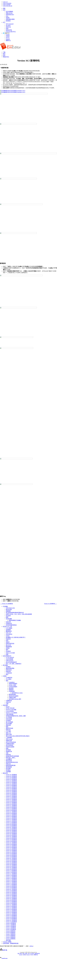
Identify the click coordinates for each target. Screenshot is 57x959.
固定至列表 (9, 760)
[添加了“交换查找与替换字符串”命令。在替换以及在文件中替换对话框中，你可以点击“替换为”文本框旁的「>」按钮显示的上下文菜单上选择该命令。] (28, 526)
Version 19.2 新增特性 (11, 850)
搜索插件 (11, 689)
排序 (7, 640)
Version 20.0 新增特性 (11, 838)
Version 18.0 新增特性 (11, 869)
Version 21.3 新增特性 (11, 818)
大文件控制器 (9, 659)
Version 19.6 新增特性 (11, 844)
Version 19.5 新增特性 (11, 845)
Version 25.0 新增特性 (11, 785)
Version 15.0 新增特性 (11, 915)
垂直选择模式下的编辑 (15, 620)
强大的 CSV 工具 (7, 626)
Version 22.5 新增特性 (11, 799)
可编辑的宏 (9, 700)
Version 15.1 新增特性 (11, 914)
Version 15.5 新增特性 (11, 907)
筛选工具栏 (9, 734)
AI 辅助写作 (9, 677)
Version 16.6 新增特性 (11, 890)
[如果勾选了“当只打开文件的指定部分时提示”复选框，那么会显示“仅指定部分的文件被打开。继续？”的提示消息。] (28, 397)
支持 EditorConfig (10, 608)
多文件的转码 (9, 745)
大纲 (7, 703)
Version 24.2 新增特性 (11, 791)
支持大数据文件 (7, 656)
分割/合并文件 (9, 660)
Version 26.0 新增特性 (11, 777)
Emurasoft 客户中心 (11, 31)
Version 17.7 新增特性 (11, 873)
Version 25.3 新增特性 (11, 780)
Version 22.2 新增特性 (11, 804)
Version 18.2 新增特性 (11, 866)
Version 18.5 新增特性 (11, 861)
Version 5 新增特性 (10, 937)
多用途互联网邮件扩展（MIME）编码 (16, 715)
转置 (7, 654)
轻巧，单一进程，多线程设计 (13, 663)
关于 (4, 22)
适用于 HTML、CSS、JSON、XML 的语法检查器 (19, 614)
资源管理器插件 (13, 683)
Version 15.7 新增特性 (11, 904)
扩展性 (5, 676)
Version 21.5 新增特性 (11, 814)
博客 (4, 8)
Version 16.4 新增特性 (11, 893)
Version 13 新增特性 (11, 924)
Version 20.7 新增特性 (11, 827)
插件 (7, 680)
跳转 (7, 726)
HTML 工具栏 (12, 685)
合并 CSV (8, 632)
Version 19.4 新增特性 (11, 847)
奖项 (7, 28)
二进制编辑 (9, 737)
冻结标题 (8, 629)
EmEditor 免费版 (7, 941)
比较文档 (8, 621)
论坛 (7, 16)
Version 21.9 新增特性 (11, 808)
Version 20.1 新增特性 (11, 836)
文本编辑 (5, 606)
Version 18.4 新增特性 (11, 862)
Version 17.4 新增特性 (11, 878)
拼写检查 (8, 749)
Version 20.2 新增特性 (11, 835)
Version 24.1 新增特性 (11, 793)
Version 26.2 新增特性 (11, 774)
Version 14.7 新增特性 (11, 920)
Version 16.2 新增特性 (11, 897)
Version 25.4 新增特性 (11, 779)
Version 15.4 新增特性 (11, 909)
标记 (7, 674)
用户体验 (5, 665)
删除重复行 (9, 631)
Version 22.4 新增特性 (11, 801)
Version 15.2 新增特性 (11, 912)
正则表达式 (9, 623)
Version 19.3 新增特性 (11, 849)
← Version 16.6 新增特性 (6, 603)
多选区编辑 (9, 618)
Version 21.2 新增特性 (11, 819)
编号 (7, 649)
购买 (21, 953)
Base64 (7, 706)
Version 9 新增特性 (10, 931)
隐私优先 (8, 729)
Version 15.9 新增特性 (11, 901)
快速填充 (8, 638)
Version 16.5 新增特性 (11, 892)
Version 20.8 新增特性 (11, 825)
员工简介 (8, 25)
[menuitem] (30, 8)
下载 (18, 953)
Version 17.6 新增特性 (11, 875)
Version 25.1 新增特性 (11, 784)
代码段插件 (12, 691)
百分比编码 (9, 723)
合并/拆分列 (9, 634)
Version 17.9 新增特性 (11, 870)
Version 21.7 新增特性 (11, 811)
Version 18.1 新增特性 (11, 867)
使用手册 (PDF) (10, 14)
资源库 (8, 17)
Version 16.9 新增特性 (11, 886)
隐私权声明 (9, 30)
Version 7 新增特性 (10, 934)
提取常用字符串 (10, 643)
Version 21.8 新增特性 (11, 810)
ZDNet (31, 946)
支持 (4, 10)
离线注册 (8, 725)
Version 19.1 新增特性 (11, 852)
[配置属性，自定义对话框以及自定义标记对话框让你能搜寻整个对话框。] (28, 232)
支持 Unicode (9, 739)
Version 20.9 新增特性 (11, 824)
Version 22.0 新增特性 (11, 807)
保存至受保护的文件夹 (12, 762)
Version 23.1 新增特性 (11, 796)
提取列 (8, 642)
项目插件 (11, 688)
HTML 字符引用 (10, 708)
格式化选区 (9, 609)
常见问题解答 (9, 11)
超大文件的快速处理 (11, 662)
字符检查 (8, 720)
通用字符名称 (9, 728)
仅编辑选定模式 (10, 743)
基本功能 (8, 940)
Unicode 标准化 (10, 711)
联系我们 (8, 20)
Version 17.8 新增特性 (11, 872)
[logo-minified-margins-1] (10, 49)
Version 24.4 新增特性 (11, 788)
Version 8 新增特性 (10, 932)
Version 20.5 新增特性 (11, 830)
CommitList (11, 682)
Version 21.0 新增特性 (11, 822)
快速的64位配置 (10, 746)
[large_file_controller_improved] (28, 91)
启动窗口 (8, 666)
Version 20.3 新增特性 (11, 833)
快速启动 (8, 671)
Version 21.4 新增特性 (11, 816)
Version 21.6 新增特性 (11, 813)
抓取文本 (8, 763)
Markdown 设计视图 (11, 709)
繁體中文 (8, 40)
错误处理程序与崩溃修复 (12, 756)
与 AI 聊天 (8, 679)
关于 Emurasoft (9, 23)
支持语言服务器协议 (11, 625)
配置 (7, 617)
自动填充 (8, 651)
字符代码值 (9, 719)
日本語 (8, 36)
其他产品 (8, 27)
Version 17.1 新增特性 (11, 883)
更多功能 (5, 705)
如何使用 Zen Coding (17, 692)
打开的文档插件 (13, 686)
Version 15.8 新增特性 (11, 903)
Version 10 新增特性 (11, 929)
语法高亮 (8, 615)
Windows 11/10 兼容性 (11, 712)
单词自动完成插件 (13, 696)
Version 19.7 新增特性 (11, 842)
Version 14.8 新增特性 (11, 918)
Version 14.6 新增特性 (11, 921)
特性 (23, 953)
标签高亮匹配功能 (10, 765)
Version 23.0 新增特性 (11, 797)
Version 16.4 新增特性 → (50, 603)
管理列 (8, 648)
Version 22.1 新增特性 (11, 805)
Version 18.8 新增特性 (11, 856)
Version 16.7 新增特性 (11, 889)
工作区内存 (9, 673)
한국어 (8, 37)
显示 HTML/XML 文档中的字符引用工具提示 (17, 736)
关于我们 (32, 953)
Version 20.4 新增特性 (11, 832)
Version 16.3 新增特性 (11, 895)
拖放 (7, 748)
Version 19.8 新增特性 (11, 841)
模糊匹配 (8, 611)
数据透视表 (9, 646)
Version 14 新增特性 (11, 923)
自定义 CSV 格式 (10, 652)
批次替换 (8, 768)
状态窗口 (8, 770)
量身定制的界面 (10, 668)
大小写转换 (9, 717)
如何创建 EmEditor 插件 (15, 699)
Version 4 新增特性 (10, 938)
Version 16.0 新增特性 (11, 900)
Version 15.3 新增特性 (11, 910)
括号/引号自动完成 (11, 742)
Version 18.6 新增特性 (11, 859)
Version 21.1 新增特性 (11, 821)
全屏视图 (8, 771)
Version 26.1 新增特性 (11, 776)
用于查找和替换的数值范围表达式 (15, 612)
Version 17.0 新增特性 (11, 884)
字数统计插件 (12, 697)
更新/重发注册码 (10, 19)
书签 (7, 753)
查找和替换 (9, 767)
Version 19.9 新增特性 (11, 839)
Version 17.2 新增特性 (11, 881)
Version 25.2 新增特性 (11, 782)
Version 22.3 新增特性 (11, 802)
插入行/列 (8, 645)
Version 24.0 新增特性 (11, 794)
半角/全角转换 (9, 714)
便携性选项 (9, 740)
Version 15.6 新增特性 (11, 906)
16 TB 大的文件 (10, 657)
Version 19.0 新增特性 (11, 853)
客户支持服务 (9, 722)
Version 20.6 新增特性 (11, 828)
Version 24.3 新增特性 (11, 790)
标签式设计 (9, 669)
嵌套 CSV (8, 732)
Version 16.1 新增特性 (11, 898)
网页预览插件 (12, 694)
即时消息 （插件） (11, 757)
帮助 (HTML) (9, 13)
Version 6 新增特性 (10, 935)
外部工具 (8, 702)
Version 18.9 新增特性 (11, 855)
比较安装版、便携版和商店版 (10, 943)
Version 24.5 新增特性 (11, 787)
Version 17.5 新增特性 (11, 876)
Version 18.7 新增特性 (11, 858)
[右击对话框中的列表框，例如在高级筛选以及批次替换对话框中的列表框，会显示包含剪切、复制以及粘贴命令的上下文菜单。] (28, 178)
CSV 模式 (8, 731)
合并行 (8, 635)
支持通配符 (9, 759)
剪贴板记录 (9, 751)
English (8, 34)
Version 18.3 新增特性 (11, 864)
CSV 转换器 (9, 628)
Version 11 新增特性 (11, 927)
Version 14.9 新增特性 (11, 917)
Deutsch (8, 39)
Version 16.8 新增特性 (11, 887)
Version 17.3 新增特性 (11, 880)
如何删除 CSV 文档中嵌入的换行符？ (16, 637)
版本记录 (5, 773)
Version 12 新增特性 (11, 926)
